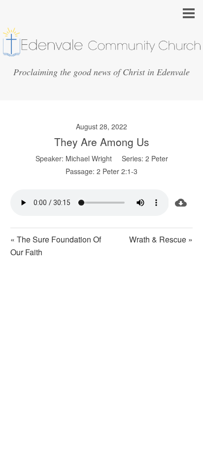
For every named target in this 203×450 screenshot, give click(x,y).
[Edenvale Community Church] (101, 53)
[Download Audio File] (181, 202)
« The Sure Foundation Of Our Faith (55, 246)
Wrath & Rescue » (161, 239)
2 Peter (156, 158)
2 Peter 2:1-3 (117, 171)
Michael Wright (89, 158)
